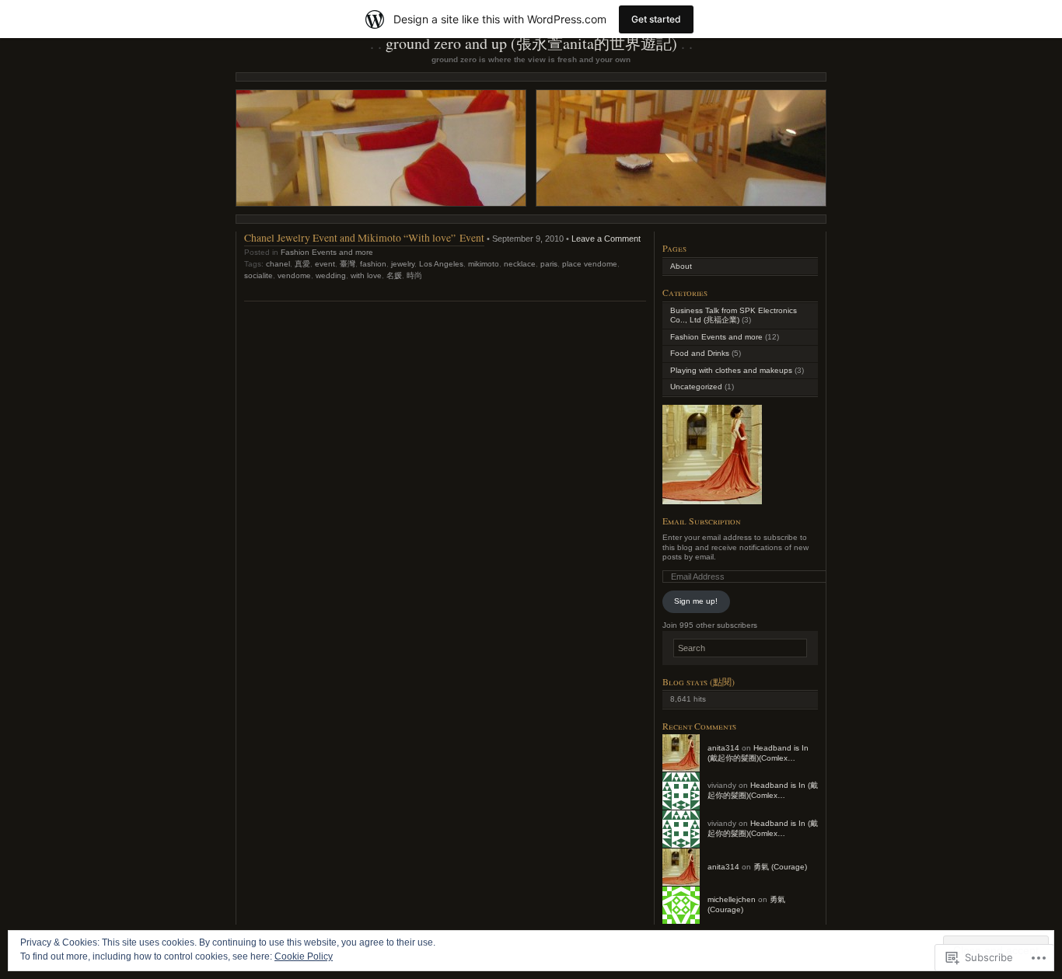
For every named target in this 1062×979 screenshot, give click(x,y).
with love (366, 275)
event (325, 264)
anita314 (723, 748)
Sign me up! (696, 601)
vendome (294, 275)
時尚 (414, 275)
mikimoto (483, 264)
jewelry (402, 264)
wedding (331, 275)
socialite (258, 275)
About (681, 266)
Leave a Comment (606, 238)
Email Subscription (701, 520)
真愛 (302, 264)
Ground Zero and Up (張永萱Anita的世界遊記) (531, 43)
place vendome (589, 264)
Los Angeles (441, 264)
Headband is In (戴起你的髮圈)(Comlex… (758, 753)
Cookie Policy (303, 956)
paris (548, 264)
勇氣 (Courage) (780, 866)
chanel (278, 264)
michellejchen (731, 899)
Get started (656, 19)
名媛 (394, 275)
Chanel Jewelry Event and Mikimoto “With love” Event (364, 237)
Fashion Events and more (327, 252)
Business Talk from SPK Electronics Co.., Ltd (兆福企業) (733, 315)
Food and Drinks (699, 353)
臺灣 (347, 264)
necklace (520, 264)
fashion (373, 264)
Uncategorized (696, 386)
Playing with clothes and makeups (731, 370)
